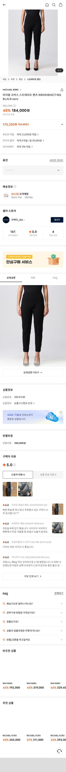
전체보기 (58, 593)
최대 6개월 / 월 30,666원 (29, 140)
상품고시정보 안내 (23, 403)
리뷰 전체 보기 (31, 576)
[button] (33, 124)
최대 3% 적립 (23, 146)
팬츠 (21, 79)
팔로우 (57, 219)
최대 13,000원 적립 (26, 134)
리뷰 (33, 277)
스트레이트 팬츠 (34, 79)
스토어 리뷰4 (18, 474)
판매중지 (36, 765)
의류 (13, 79)
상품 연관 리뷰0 (48, 474)
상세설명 (11, 277)
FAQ (55, 277)
